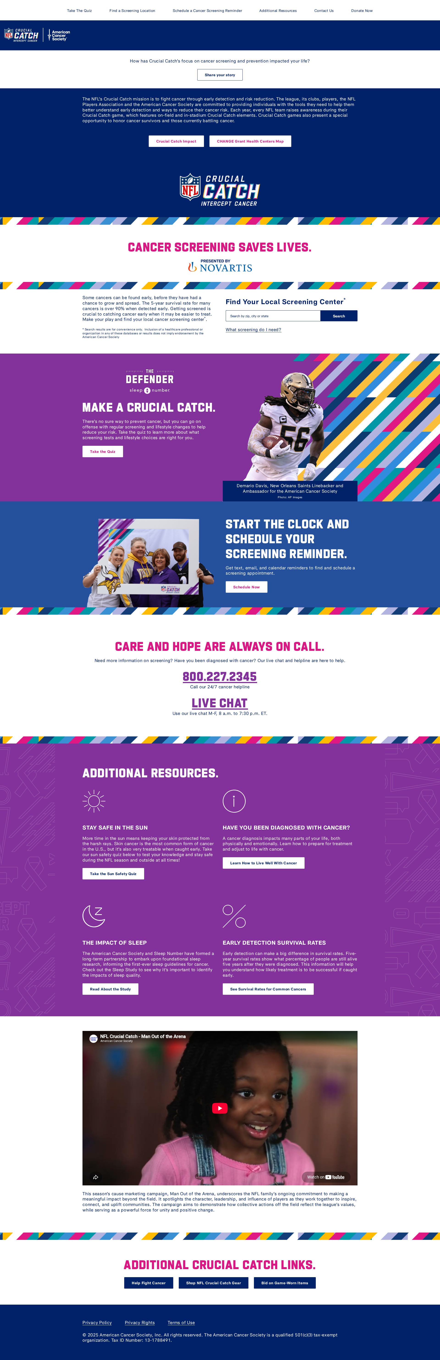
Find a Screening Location (132, 10)
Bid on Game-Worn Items (284, 1283)
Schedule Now (246, 587)
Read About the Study (110, 989)
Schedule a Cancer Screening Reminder (207, 10)
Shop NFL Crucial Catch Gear (213, 1283)
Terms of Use (181, 1322)
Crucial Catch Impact (176, 141)
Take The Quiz (79, 10)
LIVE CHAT (220, 702)
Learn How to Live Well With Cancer (263, 863)
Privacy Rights (140, 1322)
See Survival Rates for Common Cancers (268, 989)
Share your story (220, 75)
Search (339, 316)
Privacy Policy (97, 1322)
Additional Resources (278, 10)
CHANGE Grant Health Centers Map (250, 141)
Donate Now (362, 10)
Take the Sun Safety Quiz (113, 873)
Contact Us (324, 10)
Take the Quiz (103, 451)
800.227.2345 (220, 675)
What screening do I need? (253, 329)
